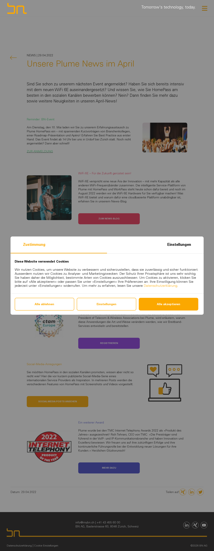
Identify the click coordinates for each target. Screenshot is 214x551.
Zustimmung (34, 244)
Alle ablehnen (44, 304)
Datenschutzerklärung (160, 286)
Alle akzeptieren (168, 304)
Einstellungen (179, 244)
